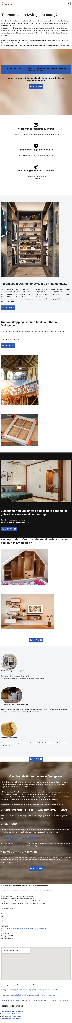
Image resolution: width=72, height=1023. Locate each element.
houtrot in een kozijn (20, 843)
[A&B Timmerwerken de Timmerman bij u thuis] (7, 3)
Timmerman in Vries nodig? (11, 1018)
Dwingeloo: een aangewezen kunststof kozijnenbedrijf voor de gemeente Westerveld (29, 990)
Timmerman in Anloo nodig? (11, 1016)
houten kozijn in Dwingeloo (47, 846)
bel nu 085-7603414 (9, 529)
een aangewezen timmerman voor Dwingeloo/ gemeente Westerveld (24, 928)
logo (2, 931)
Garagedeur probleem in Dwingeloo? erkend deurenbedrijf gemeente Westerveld (28, 995)
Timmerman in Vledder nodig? (12, 1011)
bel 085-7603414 (36, 87)
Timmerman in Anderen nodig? (12, 1014)
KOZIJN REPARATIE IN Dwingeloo (20, 837)
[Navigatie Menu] (68, 3)
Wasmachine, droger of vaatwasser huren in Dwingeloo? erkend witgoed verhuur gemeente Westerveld (35, 1000)
